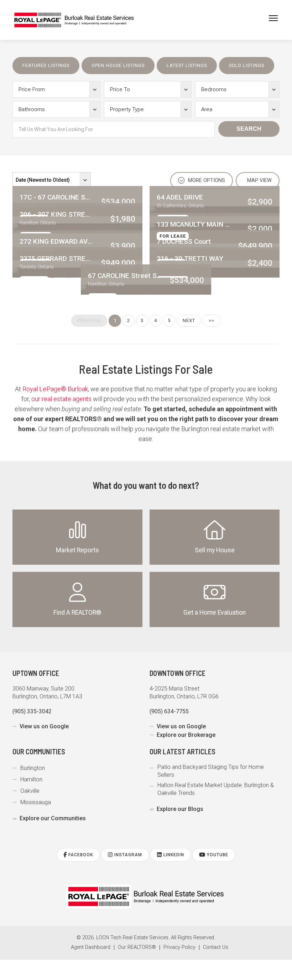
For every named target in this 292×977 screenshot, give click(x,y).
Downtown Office (177, 673)
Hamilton (31, 779)
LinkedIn (173, 854)
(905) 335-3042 (32, 711)
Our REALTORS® (137, 947)
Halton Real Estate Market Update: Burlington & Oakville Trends (215, 789)
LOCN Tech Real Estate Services (132, 938)
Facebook (80, 854)
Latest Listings (187, 65)
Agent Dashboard (90, 947)
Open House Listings (118, 65)
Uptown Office (35, 673)
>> (211, 320)
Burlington (32, 768)
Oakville (30, 790)
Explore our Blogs (180, 809)
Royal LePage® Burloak (55, 389)
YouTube (216, 854)
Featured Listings (45, 65)
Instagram (127, 854)
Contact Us (215, 947)
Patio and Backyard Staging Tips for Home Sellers (210, 771)
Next (189, 320)
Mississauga (35, 802)
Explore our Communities (53, 818)
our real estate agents (61, 399)
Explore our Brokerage (186, 735)
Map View (259, 180)
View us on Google (44, 726)
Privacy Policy (179, 947)
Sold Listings (246, 65)
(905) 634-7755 (169, 711)
